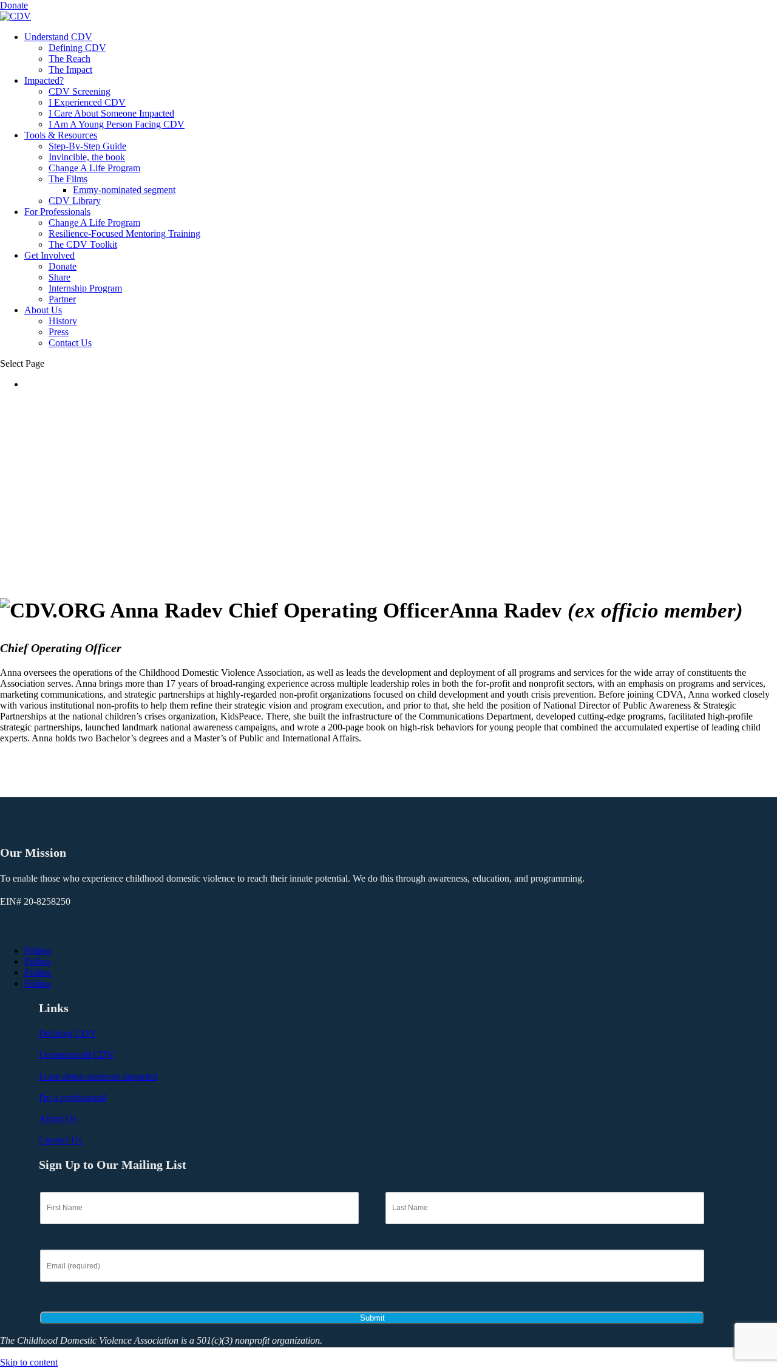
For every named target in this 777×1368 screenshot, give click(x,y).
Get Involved (49, 255)
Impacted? (44, 80)
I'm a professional (72, 1097)
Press (59, 332)
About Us (43, 310)
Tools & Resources (60, 135)
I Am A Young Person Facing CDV (117, 124)
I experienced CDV (76, 1054)
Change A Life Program (94, 168)
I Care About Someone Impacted (111, 113)
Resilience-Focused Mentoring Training (124, 233)
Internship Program (85, 288)
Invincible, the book (87, 157)
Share (59, 277)
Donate (14, 5)
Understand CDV (58, 37)
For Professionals (57, 211)
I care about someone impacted (98, 1076)
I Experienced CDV (87, 102)
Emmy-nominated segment (124, 190)
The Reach (69, 58)
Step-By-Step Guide (87, 146)
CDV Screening (79, 91)
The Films (68, 179)
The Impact (70, 69)
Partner (62, 299)
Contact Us (70, 343)
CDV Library (75, 201)
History (63, 321)
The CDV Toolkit (83, 244)
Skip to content (29, 1362)
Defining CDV (77, 48)
